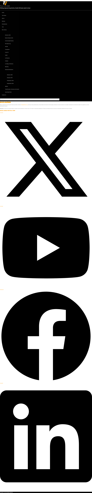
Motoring (6, 66)
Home (3, 12)
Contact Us (4, 94)
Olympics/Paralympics (9, 69)
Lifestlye (6, 60)
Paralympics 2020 (10, 80)
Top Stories (4, 15)
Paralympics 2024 (10, 83)
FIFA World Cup (8, 43)
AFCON (6, 46)
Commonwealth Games (9, 40)
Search (1, 97)
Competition (7, 49)
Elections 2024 (8, 35)
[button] (7, 29)
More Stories (4, 29)
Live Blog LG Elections (9, 63)
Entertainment (4, 24)
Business (3, 21)
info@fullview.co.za (24, 104)
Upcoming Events (8, 92)
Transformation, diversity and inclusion (12, 89)
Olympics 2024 (10, 77)
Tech (3, 26)
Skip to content (3, 0)
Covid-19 (6, 52)
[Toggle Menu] (10, 32)
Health (6, 55)
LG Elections (7, 58)
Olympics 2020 (10, 74)
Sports (3, 18)
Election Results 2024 (9, 37)
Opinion (6, 86)
